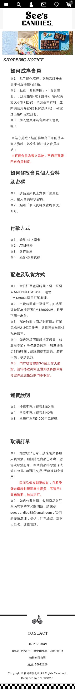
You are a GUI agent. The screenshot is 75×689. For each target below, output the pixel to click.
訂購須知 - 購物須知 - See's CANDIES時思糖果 (37, 18)
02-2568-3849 (38, 644)
